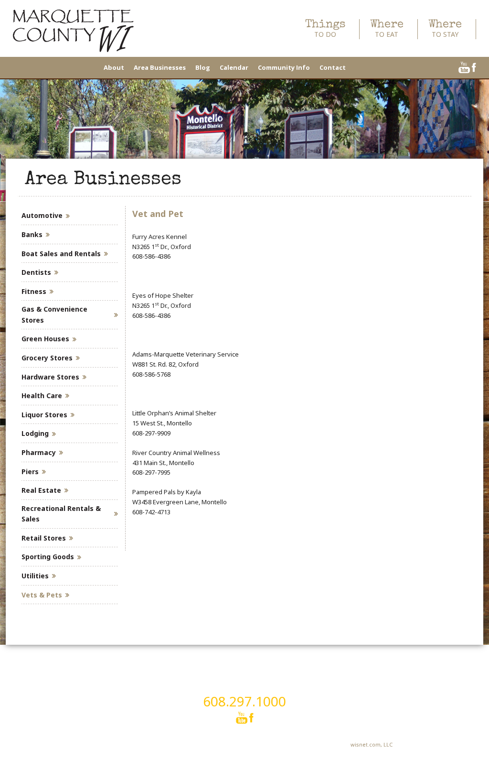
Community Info (284, 67)
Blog (202, 67)
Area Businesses (160, 67)
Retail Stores (43, 537)
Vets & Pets (41, 594)
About (114, 67)
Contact (332, 67)
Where (387, 29)
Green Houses (45, 338)
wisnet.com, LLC (372, 744)
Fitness (33, 291)
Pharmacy (38, 452)
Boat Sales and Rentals (61, 253)
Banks (32, 234)
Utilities (35, 575)
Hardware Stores (50, 376)
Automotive (42, 215)
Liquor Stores (44, 414)
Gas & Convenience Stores (54, 314)
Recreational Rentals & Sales (61, 513)
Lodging (35, 433)
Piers (30, 471)
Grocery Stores (47, 357)
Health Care (41, 395)
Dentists (36, 272)
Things (325, 29)
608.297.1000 (244, 701)
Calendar (234, 67)
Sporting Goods (47, 556)
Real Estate (41, 490)
